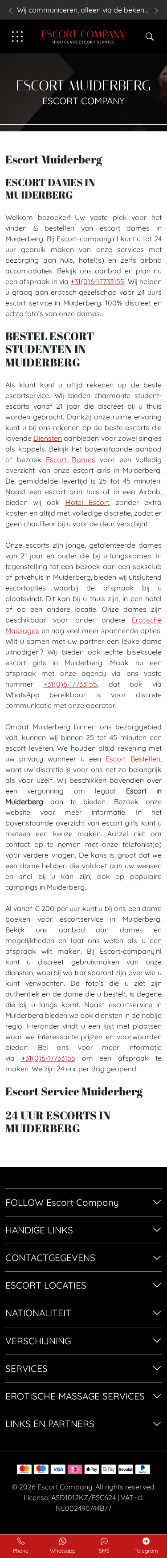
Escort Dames (70, 459)
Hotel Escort (87, 502)
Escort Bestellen (133, 758)
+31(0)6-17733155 (97, 281)
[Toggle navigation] (17, 36)
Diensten (47, 438)
